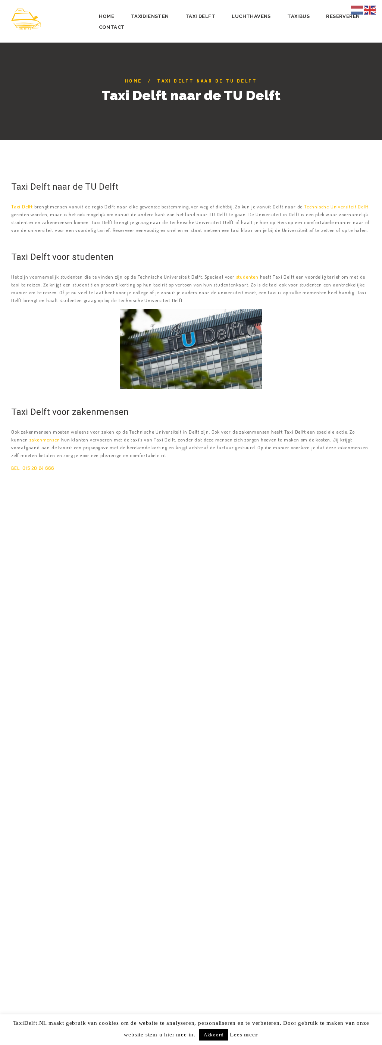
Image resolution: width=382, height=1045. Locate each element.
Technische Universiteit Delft (336, 207)
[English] (370, 9)
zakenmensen (44, 440)
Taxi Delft (22, 207)
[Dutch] (357, 9)
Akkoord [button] (214, 1035)
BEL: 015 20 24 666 (32, 468)
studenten (247, 277)
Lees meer (244, 1035)
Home (133, 81)
